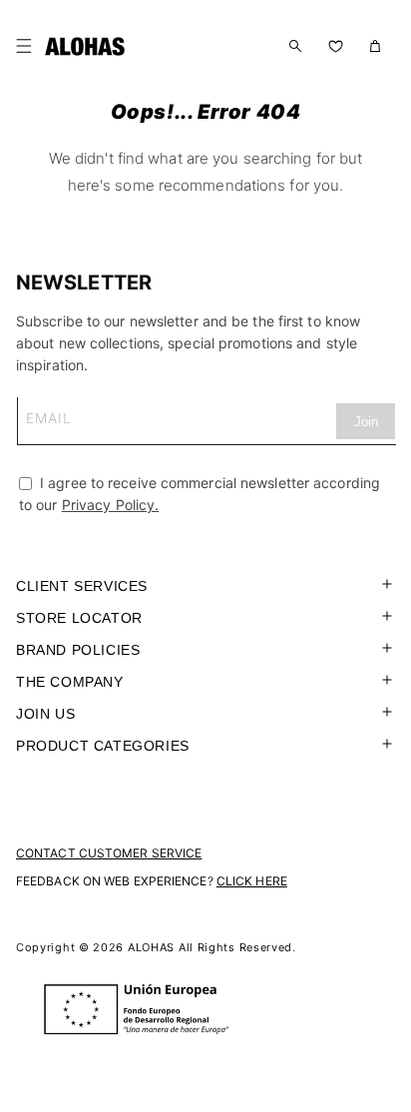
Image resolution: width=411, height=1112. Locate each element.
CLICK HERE (251, 880)
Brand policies (78, 650)
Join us (45, 714)
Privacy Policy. (111, 504)
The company (70, 682)
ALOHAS (151, 947)
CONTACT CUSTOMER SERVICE (109, 852)
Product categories (103, 746)
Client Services (82, 586)
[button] (28, 46)
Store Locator (79, 618)
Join (366, 421)
